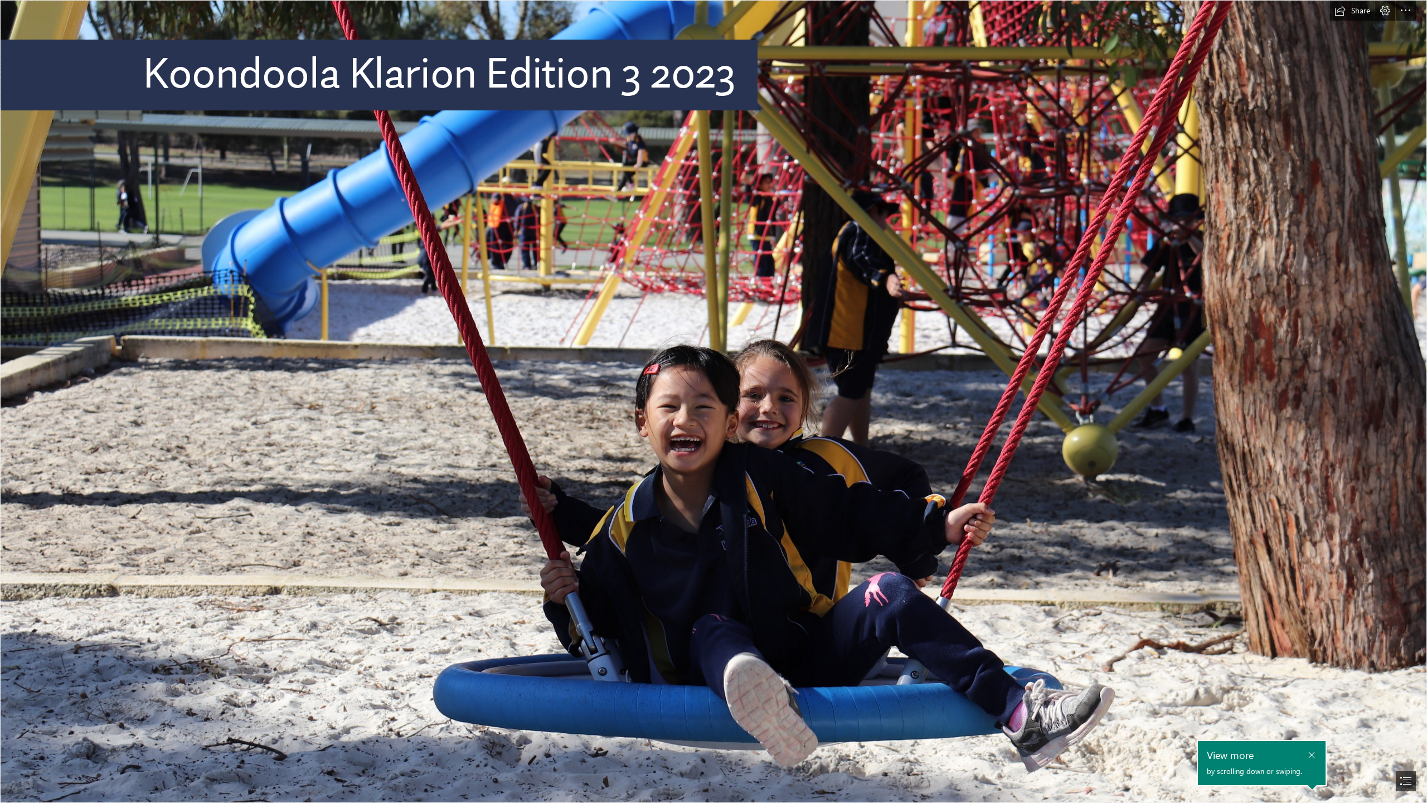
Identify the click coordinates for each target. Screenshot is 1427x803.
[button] (1352, 11)
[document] (713, 401)
